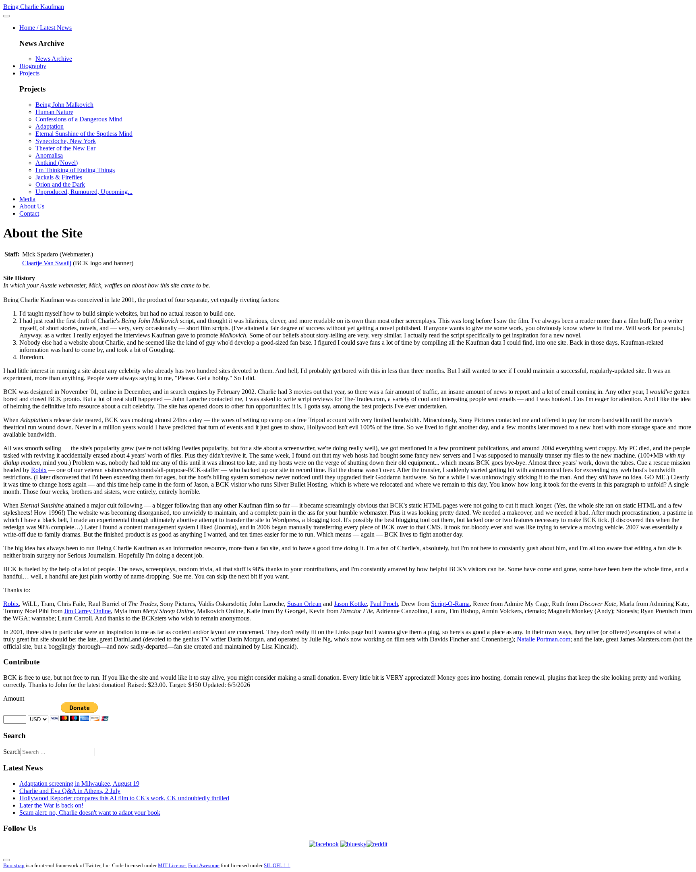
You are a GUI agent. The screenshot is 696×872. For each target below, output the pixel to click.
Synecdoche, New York (65, 140)
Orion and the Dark (60, 184)
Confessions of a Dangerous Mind (78, 119)
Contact (29, 213)
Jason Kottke (350, 603)
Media (27, 199)
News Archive (53, 58)
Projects (29, 73)
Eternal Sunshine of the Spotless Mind (84, 133)
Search (12, 751)
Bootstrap (14, 865)
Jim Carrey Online (87, 611)
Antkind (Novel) (56, 162)
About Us (31, 206)
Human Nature (54, 111)
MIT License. (172, 865)
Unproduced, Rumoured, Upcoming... (84, 191)
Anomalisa (49, 155)
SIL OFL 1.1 (277, 865)
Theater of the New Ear (65, 148)
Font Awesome (204, 865)
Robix (39, 469)
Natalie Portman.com (543, 639)
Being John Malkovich (64, 104)
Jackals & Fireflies (58, 177)
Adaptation (49, 126)
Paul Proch (384, 603)
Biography (32, 65)
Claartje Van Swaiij (46, 263)
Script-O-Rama (450, 603)
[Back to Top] (6, 860)
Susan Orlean (304, 603)
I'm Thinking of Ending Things (75, 169)
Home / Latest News (45, 27)
